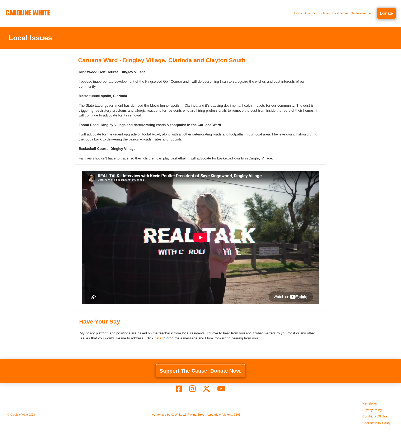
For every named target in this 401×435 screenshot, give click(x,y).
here (158, 338)
